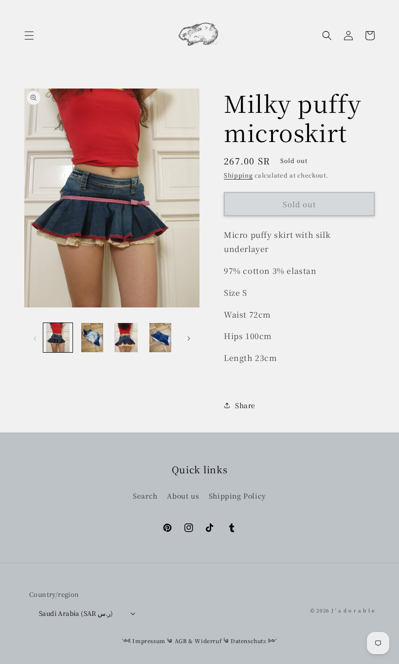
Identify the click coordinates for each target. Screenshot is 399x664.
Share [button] (245, 405)
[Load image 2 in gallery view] (92, 337)
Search (145, 496)
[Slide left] (35, 337)
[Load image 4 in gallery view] (160, 337)
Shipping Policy (237, 496)
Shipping (238, 175)
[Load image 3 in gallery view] (126, 337)
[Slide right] (189, 337)
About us (183, 496)
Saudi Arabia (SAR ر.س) (76, 613)
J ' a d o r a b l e (353, 610)
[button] (29, 35)
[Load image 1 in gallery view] (58, 337)
